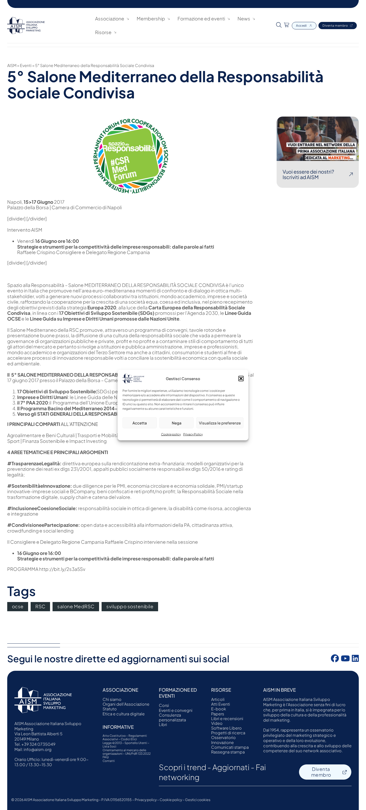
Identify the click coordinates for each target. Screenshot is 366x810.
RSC (40, 606)
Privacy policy (146, 799)
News (244, 18)
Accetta (139, 422)
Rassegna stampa (228, 751)
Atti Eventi (220, 704)
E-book (218, 708)
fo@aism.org (39, 749)
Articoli (218, 699)
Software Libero (226, 728)
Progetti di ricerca (228, 732)
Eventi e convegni (175, 710)
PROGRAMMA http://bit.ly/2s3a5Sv (46, 569)
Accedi (301, 25)
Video (217, 723)
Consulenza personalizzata (172, 717)
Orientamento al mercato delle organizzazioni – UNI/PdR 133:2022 (127, 751)
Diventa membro (335, 25)
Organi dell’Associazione (126, 704)
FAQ (106, 757)
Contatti (109, 761)
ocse (18, 606)
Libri (163, 724)
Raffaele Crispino (36, 252)
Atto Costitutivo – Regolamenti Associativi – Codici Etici (125, 737)
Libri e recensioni (227, 718)
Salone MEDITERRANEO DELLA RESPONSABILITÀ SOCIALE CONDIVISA (146, 285)
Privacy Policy (193, 434)
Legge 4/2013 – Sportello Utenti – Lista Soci (126, 744)
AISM (11, 65)
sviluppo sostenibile (129, 606)
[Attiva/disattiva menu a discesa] (128, 19)
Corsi (164, 705)
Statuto (110, 708)
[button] (241, 378)
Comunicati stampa (230, 747)
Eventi (26, 65)
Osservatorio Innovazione (223, 739)
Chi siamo (112, 699)
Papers (217, 713)
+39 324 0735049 (38, 744)
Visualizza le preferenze (220, 422)
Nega (177, 422)
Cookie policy (171, 434)
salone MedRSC (76, 606)
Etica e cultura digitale (124, 713)
